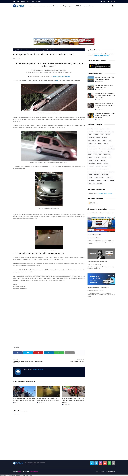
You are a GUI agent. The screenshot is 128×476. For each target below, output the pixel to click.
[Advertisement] (64, 22)
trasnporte (111, 180)
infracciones (99, 131)
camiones (106, 163)
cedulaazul (91, 166)
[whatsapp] (107, 1)
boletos (90, 160)
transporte (91, 137)
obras (106, 146)
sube (110, 140)
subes (105, 180)
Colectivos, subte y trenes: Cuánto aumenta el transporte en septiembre (105, 115)
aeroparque (105, 169)
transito (90, 129)
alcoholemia (102, 149)
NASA (98, 169)
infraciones (97, 174)
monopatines (91, 163)
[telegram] (114, 1)
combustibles (110, 149)
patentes (109, 151)
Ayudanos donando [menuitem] (88, 6)
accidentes (25, 50)
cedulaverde (91, 171)
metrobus (104, 157)
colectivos (90, 131)
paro (99, 140)
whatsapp (99, 183)
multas (90, 157)
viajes (89, 154)
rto (109, 166)
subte (89, 151)
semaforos (103, 160)
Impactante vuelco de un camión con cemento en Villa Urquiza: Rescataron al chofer (73, 400)
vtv (95, 143)
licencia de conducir (99, 177)
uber (89, 183)
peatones (104, 166)
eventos (98, 137)
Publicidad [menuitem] (78, 6)
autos (108, 129)
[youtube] (105, 463)
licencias (108, 134)
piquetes (106, 143)
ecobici (112, 171)
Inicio (14, 1)
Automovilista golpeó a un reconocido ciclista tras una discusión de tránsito (24, 399)
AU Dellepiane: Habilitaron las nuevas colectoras (104, 86)
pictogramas (91, 180)
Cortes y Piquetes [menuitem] (53, 6)
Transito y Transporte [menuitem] (66, 6)
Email (61, 76)
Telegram (67, 76)
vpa (94, 183)
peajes (111, 146)
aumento (99, 163)
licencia (90, 177)
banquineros (107, 154)
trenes (96, 129)
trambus (96, 160)
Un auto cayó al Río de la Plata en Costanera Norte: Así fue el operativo (48, 399)
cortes (105, 131)
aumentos (96, 134)
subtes (111, 131)
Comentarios (93, 204)
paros (89, 134)
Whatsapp (56, 76)
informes (102, 129)
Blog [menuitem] (29, 6)
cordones (99, 171)
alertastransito (92, 140)
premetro (99, 180)
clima (102, 134)
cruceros (106, 171)
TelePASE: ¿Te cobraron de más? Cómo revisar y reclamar (104, 78)
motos (95, 154)
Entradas (92, 202)
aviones (104, 140)
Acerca (102, 471)
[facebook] (109, 1)
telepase (102, 151)
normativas (100, 146)
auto (110, 157)
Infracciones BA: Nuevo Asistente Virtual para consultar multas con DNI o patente (105, 95)
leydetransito (91, 146)
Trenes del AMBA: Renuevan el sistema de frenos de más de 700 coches (104, 105)
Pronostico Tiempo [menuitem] (40, 6)
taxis (100, 154)
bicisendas (96, 157)
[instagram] (104, 1)
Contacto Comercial (36, 1)
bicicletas (96, 151)
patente (98, 166)
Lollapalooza (91, 169)
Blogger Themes (34, 471)
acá (57, 80)
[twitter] (101, 1)
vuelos (99, 143)
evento (90, 174)
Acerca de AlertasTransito (23, 1)
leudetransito (105, 174)
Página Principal (18, 50)
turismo (90, 143)
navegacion (109, 177)
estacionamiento (92, 149)
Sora (19, 471)
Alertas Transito (37, 369)
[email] (112, 1)
